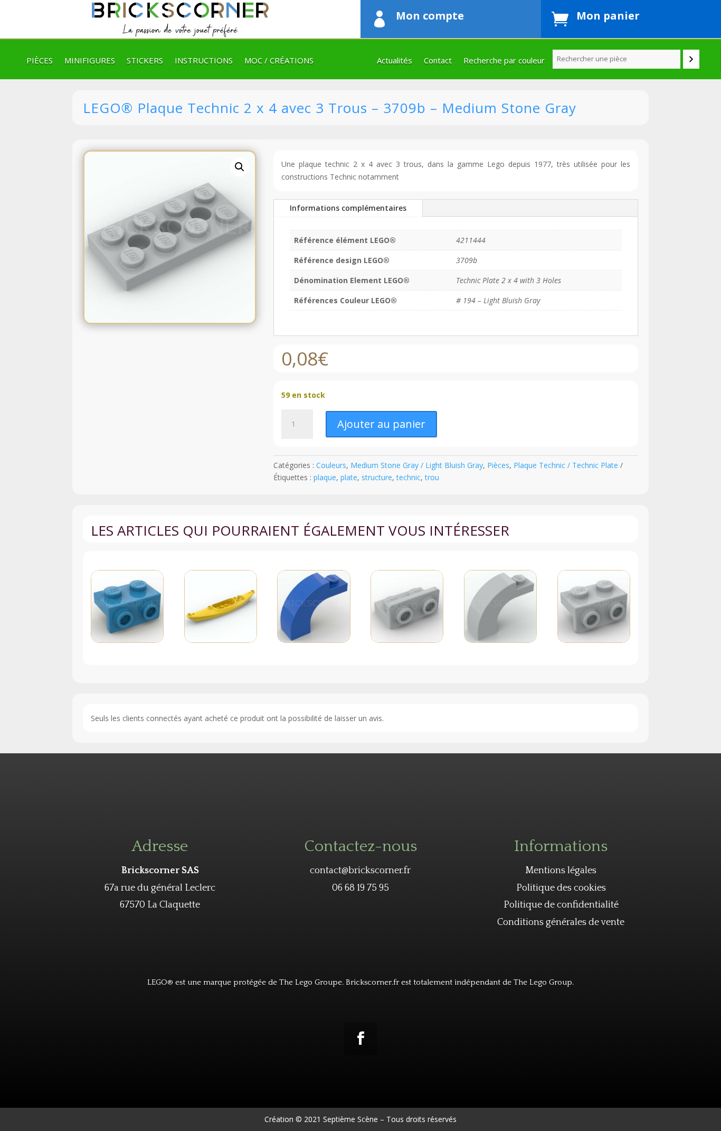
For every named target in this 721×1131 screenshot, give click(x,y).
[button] (239, 166)
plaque (325, 477)
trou (432, 477)
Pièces (39, 61)
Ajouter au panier (381, 424)
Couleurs (331, 465)
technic (408, 477)
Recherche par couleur (504, 61)
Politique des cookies (561, 888)
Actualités (394, 61)
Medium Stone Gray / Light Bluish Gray (416, 465)
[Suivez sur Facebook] (360, 1038)
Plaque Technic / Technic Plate (566, 465)
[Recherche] (691, 59)
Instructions (204, 61)
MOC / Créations (279, 61)
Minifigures (89, 61)
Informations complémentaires (348, 208)
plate (348, 477)
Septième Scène (350, 1119)
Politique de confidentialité (561, 905)
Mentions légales (560, 870)
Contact (438, 61)
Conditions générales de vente (560, 922)
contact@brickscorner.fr (360, 870)
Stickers (145, 61)
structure (377, 477)
